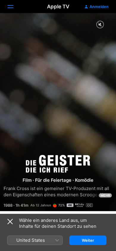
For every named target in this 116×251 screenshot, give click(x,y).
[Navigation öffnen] (14, 6)
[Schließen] (10, 221)
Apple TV (58, 7)
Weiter (88, 240)
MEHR (105, 195)
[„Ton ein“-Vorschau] (100, 24)
